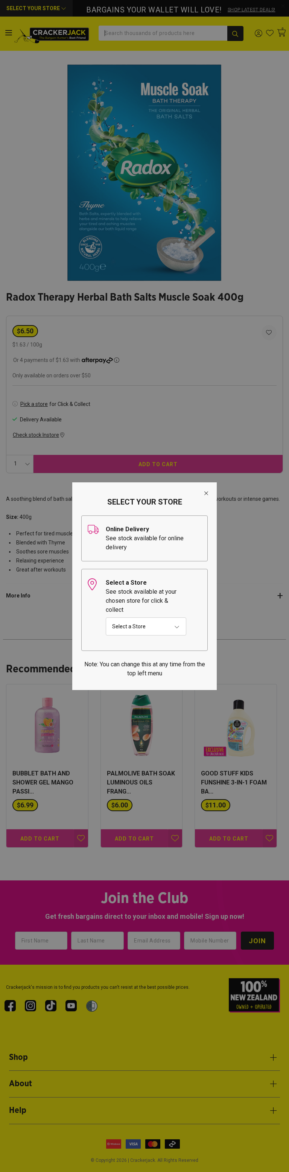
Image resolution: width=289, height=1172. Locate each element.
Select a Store (129, 626)
